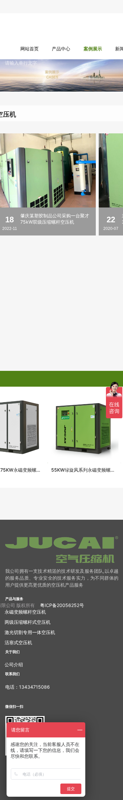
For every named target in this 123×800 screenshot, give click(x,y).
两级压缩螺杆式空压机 (28, 622)
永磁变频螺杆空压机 (25, 612)
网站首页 (29, 48)
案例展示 (93, 48)
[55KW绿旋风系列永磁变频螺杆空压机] (83, 427)
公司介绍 (14, 664)
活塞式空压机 (18, 642)
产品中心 (61, 48)
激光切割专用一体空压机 (30, 632)
